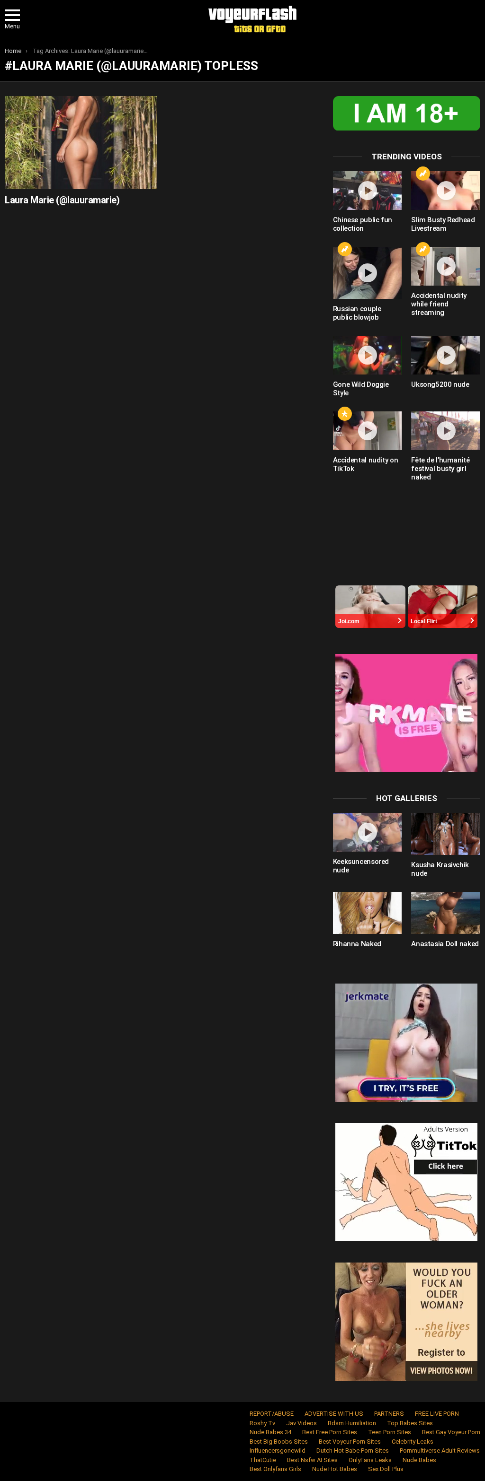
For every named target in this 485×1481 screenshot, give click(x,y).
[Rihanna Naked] (367, 913)
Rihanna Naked (357, 944)
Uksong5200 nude (440, 384)
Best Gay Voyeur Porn (451, 1432)
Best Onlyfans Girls (275, 1468)
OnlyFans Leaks (370, 1460)
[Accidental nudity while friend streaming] (445, 266)
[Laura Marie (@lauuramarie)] (81, 142)
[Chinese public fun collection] (367, 190)
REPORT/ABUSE (272, 1413)
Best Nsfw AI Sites (312, 1460)
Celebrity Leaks (412, 1441)
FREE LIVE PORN (437, 1413)
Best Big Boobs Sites (279, 1441)
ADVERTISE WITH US (334, 1413)
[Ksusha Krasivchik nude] (445, 834)
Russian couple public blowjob (357, 313)
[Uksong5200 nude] (445, 355)
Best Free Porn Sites (329, 1432)
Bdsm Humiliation (352, 1423)
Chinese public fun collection (362, 224)
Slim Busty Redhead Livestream (443, 224)
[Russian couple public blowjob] (367, 273)
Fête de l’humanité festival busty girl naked (440, 468)
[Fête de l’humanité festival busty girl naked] (445, 430)
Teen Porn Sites (389, 1432)
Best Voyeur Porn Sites (350, 1441)
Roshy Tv (262, 1423)
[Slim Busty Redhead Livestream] (445, 190)
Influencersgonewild (277, 1450)
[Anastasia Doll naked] (445, 913)
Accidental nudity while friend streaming (439, 304)
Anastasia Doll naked (445, 944)
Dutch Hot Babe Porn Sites (352, 1450)
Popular (345, 414)
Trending (423, 173)
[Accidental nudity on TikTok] (367, 430)
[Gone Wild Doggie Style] (367, 355)
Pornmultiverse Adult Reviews (440, 1450)
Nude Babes (419, 1460)
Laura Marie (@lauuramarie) (62, 200)
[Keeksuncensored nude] (367, 832)
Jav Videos (301, 1423)
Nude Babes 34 (270, 1432)
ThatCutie (263, 1460)
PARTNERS (389, 1413)
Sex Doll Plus (386, 1468)
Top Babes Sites (410, 1423)
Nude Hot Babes (334, 1468)
